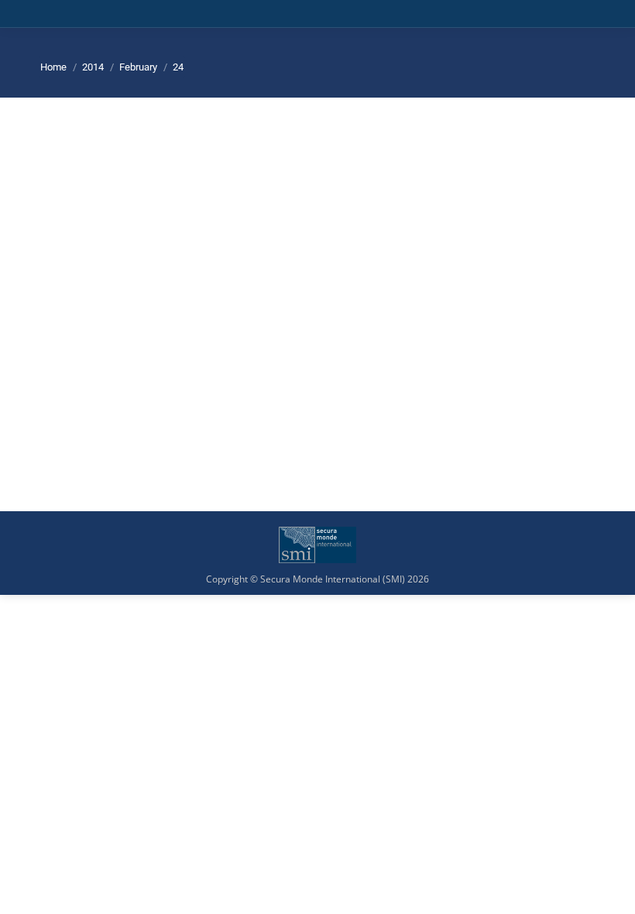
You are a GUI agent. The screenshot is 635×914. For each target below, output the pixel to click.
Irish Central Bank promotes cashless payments (227, 326)
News (158, 351)
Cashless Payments (100, 351)
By (216, 351)
